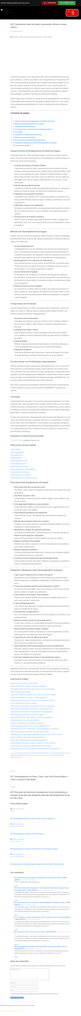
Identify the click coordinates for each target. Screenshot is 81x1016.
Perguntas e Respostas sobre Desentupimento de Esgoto (36, 143)
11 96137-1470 (16, 440)
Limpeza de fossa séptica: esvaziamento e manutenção (31, 712)
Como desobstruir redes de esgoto (23, 703)
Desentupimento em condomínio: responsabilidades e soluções (34, 729)
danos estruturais (33, 753)
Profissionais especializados (50, 755)
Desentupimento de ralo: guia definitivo (25, 720)
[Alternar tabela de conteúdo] (11, 118)
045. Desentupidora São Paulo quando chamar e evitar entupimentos (32, 818)
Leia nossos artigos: (23, 145)
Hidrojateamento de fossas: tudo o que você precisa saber (32, 689)
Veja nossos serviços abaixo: (25, 137)
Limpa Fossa (15, 449)
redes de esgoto (18, 31)
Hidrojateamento (16, 455)
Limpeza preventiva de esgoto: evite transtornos (28, 697)
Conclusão (19, 132)
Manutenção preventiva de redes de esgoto (27, 714)
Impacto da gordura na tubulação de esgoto (27, 723)
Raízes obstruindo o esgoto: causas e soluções (28, 686)
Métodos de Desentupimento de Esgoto (29, 124)
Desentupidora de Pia (18, 464)
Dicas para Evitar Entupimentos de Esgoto (30, 140)
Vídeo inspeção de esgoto (20, 692)
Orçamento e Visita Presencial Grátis (28, 135)
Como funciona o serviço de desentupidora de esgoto (30, 746)
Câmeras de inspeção (21, 753)
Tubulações (18, 757)
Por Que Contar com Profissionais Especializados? (33, 129)
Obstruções (25, 755)
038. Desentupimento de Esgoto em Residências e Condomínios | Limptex (34, 849)
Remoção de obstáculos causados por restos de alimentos (32, 706)
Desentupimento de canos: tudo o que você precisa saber (32, 700)
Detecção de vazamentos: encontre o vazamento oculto (31, 709)
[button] (40, 11)
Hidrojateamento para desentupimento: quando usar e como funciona (36, 734)
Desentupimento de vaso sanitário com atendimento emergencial (35, 749)
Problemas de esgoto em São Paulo (24, 683)
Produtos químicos (35, 755)
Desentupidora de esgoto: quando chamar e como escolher (33, 743)
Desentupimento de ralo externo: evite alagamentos (30, 726)
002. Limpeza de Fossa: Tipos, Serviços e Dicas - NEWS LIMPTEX (35, 932)
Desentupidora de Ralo (19, 461)
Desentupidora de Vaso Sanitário (22, 469)
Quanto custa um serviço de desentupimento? (27, 737)
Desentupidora (16, 458)
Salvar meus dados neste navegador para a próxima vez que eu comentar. (35, 994)
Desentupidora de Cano (19, 466)
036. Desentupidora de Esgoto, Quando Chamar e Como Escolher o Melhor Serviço (37, 864)
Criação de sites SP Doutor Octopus (11, 1011)
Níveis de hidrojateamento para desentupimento (28, 740)
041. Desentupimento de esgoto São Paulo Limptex (26, 834)
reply (15, 886)
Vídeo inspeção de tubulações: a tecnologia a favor (29, 732)
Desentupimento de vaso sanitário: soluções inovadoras (31, 717)
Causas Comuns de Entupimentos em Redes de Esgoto (35, 121)
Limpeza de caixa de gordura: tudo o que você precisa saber (33, 695)
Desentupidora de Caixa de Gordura (23, 478)
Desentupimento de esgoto (47, 753)
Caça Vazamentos (17, 452)
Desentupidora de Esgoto (20, 472)
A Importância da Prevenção (25, 127)
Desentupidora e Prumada (20, 475)
